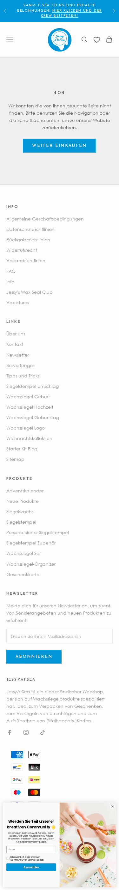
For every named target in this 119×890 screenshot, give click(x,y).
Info (10, 281)
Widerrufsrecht (21, 250)
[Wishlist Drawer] (97, 40)
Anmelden (31, 867)
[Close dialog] (112, 806)
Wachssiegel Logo (25, 427)
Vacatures (17, 302)
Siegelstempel (21, 522)
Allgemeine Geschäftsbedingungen (45, 218)
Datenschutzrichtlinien (30, 229)
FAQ (11, 271)
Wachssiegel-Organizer (31, 564)
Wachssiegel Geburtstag (32, 417)
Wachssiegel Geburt (28, 396)
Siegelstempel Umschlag (32, 386)
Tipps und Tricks (22, 375)
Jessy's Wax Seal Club (29, 292)
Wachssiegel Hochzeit (29, 407)
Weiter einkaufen (59, 146)
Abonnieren (34, 657)
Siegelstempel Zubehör (31, 542)
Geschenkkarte (22, 574)
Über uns (15, 333)
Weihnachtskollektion (29, 438)
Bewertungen (21, 365)
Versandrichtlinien (25, 260)
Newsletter (17, 355)
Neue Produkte (22, 501)
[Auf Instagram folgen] (26, 732)
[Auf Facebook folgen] (9, 732)
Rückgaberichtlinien (28, 239)
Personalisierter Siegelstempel (37, 532)
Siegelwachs (19, 511)
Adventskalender (24, 490)
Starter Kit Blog (21, 448)
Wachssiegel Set (23, 553)
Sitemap (15, 459)
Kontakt (14, 344)
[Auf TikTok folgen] (42, 732)
